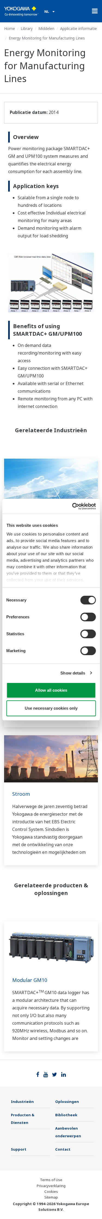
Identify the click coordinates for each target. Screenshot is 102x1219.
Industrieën (22, 1101)
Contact (62, 1149)
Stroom (21, 794)
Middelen (46, 28)
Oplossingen (67, 1101)
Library (27, 28)
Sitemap (51, 1197)
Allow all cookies (51, 690)
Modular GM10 (29, 980)
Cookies (51, 1191)
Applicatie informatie (78, 28)
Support (18, 1149)
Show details (72, 673)
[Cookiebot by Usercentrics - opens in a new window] (73, 506)
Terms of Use (51, 1179)
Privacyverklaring (51, 1185)
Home (9, 28)
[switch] (88, 617)
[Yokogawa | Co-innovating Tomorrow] (21, 11)
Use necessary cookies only (51, 708)
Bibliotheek (66, 1114)
